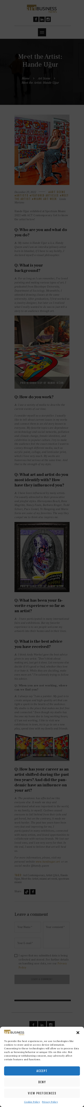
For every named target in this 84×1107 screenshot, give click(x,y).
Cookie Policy (32, 1101)
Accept (42, 1071)
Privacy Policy (50, 1101)
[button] (78, 1033)
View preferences (42, 1093)
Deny (42, 1082)
